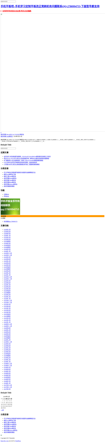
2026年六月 (7, 233)
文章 (6, 194)
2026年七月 (7, 231)
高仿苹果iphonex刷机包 (10, 184)
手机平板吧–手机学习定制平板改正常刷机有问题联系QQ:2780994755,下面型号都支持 (50, 6)
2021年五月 (7, 314)
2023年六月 (7, 265)
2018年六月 (7, 375)
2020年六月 (7, 334)
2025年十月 (7, 237)
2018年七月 (7, 373)
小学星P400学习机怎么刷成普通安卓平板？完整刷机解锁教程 (21, 164)
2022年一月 (7, 298)
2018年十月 (7, 367)
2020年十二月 (8, 324)
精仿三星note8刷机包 (10, 176)
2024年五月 (7, 245)
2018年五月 (7, 377)
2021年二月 (7, 320)
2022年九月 (7, 282)
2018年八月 (7, 371)
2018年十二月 (8, 363)
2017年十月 (7, 389)
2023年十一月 (8, 255)
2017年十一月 (8, 387)
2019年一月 (7, 361)
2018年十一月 (8, 365)
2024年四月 (7, 247)
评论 (6, 196)
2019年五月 (7, 353)
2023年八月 (7, 261)
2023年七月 (7, 263)
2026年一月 (7, 235)
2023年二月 (7, 273)
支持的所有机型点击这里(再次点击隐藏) (16, 11)
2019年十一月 (8, 342)
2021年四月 (7, 316)
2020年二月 (7, 340)
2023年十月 (7, 257)
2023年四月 (7, 269)
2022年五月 (7, 290)
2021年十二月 (8, 300)
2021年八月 (7, 308)
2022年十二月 (8, 277)
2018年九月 (7, 369)
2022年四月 (7, 292)
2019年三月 (7, 357)
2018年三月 (7, 379)
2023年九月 (7, 259)
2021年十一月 (8, 302)
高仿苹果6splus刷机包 (10, 178)
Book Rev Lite (4, 441)
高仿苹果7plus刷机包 (7, 136)
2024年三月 (7, 249)
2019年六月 (7, 351)
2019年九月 (7, 346)
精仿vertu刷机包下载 (10, 174)
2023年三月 (7, 271)
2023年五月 (7, 267)
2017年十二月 (8, 385)
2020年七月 (7, 332)
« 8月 (2, 410)
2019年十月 (7, 344)
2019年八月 (7, 347)
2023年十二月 (8, 253)
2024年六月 (7, 243)
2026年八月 (7, 229)
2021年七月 (7, 310)
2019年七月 (7, 349)
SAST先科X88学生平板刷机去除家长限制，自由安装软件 (20, 162)
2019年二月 (7, 359)
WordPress (18, 441)
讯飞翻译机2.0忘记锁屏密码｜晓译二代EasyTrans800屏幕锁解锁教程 (23, 160)
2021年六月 (7, 312)
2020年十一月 (8, 326)
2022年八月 (7, 284)
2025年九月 (7, 239)
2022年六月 (7, 288)
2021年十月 (7, 304)
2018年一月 (7, 383)
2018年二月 (7, 381)
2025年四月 (7, 241)
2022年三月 (7, 294)
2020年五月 (7, 336)
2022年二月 (7, 296)
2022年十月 (7, 281)
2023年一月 (7, 275)
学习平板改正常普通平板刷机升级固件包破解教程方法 (19, 172)
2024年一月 (7, 251)
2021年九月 (7, 306)
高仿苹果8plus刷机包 (10, 182)
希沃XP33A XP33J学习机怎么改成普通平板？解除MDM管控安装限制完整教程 (26, 158)
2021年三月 (7, 318)
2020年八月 (7, 330)
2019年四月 (7, 355)
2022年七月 (7, 286)
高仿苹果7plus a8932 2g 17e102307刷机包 (12, 134)
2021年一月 (7, 322)
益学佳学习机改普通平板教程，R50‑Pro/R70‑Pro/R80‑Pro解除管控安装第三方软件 (27, 156)
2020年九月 (7, 328)
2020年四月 (7, 338)
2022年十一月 (8, 279)
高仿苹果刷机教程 (9, 186)
